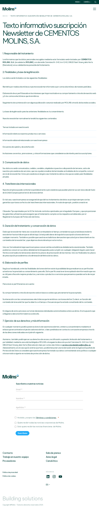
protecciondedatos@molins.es (77, 345)
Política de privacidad (10, 472)
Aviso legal (51, 456)
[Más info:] (48, 478)
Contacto (8, 452)
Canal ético (52, 460)
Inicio (5, 16)
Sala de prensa (53, 452)
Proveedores (9, 460)
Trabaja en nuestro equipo (16, 456)
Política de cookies (9, 476)
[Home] (9, 8)
